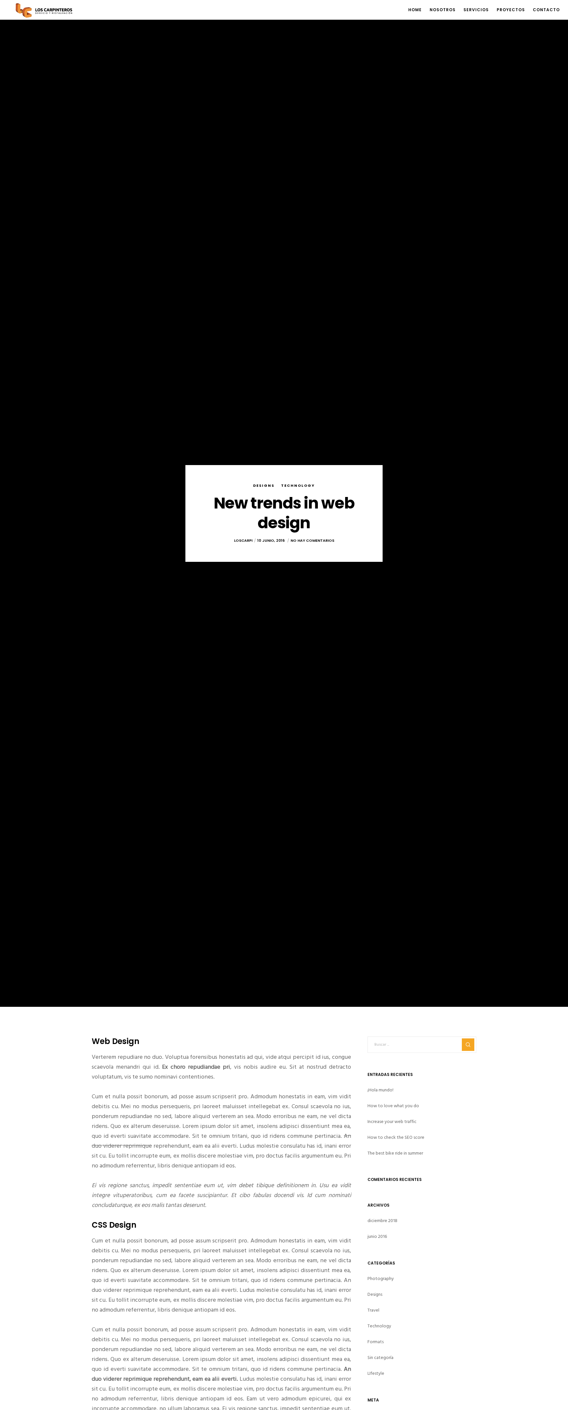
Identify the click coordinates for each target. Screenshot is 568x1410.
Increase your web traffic (391, 1121)
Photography (380, 1278)
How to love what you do (393, 1106)
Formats (375, 1341)
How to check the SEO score (395, 1137)
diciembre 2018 (382, 1220)
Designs (263, 485)
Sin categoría (380, 1357)
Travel (373, 1310)
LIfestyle (375, 1373)
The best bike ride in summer (395, 1153)
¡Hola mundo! (380, 1090)
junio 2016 (377, 1236)
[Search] (468, 1044)
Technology (298, 485)
